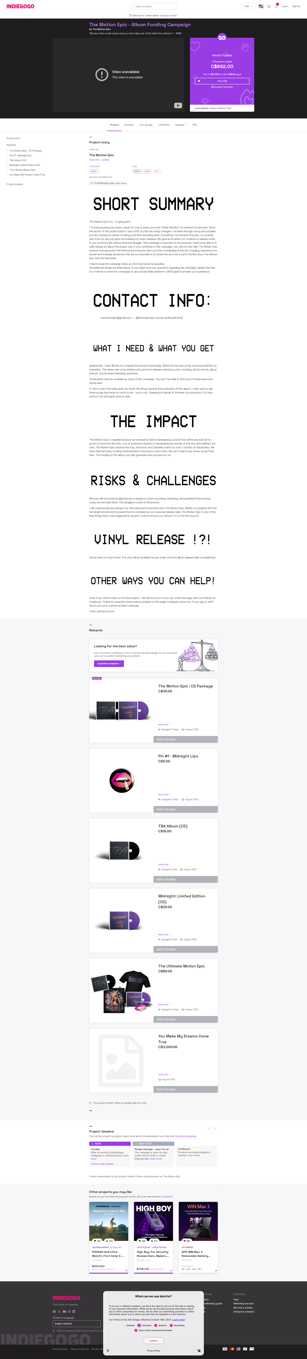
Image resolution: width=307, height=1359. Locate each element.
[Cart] (268, 6)
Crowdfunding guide (185, 1136)
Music (94, 171)
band (147, 171)
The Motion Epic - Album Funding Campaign (140, 24)
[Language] (261, 6)
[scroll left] (209, 1128)
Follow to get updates (102, 1163)
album (137, 171)
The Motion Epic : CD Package (26, 150)
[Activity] (276, 6)
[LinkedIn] (73, 1311)
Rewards (11, 145)
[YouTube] (64, 1311)
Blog (202, 1307)
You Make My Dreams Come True (27, 174)
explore (168, 1196)
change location (168, 15)
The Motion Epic (101, 29)
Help (166, 1136)
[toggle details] (128, 1272)
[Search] (134, 6)
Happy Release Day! (213, 108)
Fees (236, 1299)
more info (94, 159)
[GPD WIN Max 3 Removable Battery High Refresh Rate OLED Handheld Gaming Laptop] (198, 1221)
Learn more (156, 1158)
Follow (222, 81)
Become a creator (243, 1307)
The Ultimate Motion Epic (23, 169)
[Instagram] (69, 1311)
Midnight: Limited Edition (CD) (25, 165)
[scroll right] (215, 1128)
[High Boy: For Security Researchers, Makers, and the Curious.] (153, 1221)
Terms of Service (80, 1349)
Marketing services (244, 1303)
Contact (204, 1299)
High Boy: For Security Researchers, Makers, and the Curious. (152, 1256)
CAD (246, 6)
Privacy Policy (60, 1349)
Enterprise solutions (244, 1311)
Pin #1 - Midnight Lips (21, 155)
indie (156, 171)
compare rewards (108, 663)
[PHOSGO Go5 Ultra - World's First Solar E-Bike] (108, 1221)
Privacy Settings (100, 1349)
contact (105, 159)
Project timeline (15, 184)
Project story (13, 138)
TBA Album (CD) (18, 160)
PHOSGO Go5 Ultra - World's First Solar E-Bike (107, 1256)
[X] (59, 1311)
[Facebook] (54, 1311)
